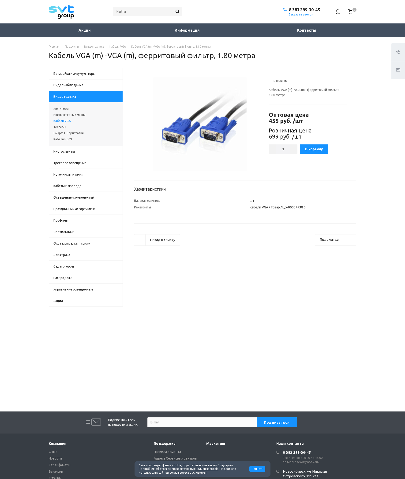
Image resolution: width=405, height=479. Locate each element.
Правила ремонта (167, 452)
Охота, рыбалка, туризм (71, 243)
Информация (188, 30)
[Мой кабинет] (335, 12)
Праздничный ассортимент (74, 209)
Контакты (306, 30)
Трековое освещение (69, 163)
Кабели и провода (67, 186)
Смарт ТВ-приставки (68, 133)
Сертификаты (59, 465)
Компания (57, 443)
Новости (55, 458)
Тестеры (59, 126)
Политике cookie (206, 468)
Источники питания (68, 174)
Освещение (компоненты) (73, 197)
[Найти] (176, 11)
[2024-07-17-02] (200, 124)
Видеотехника (64, 96)
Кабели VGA (62, 120)
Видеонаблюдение (68, 85)
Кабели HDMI (62, 139)
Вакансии (56, 471)
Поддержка (165, 443)
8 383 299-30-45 (304, 9)
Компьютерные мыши (69, 114)
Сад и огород (63, 266)
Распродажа (62, 278)
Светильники (63, 232)
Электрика (61, 255)
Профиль (60, 220)
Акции (85, 30)
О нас (53, 452)
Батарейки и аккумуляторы (74, 73)
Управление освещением (73, 289)
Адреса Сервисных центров (175, 458)
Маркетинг (216, 443)
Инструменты (64, 151)
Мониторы (61, 108)
